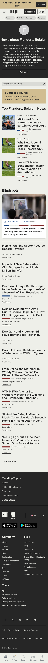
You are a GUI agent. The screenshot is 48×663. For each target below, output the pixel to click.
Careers (5, 575)
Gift (3, 568)
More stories (10, 461)
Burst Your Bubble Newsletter (14, 605)
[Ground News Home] (14, 12)
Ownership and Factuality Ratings (34, 558)
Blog (4, 553)
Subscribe (30, 12)
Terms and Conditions (32, 638)
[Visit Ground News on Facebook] (6, 619)
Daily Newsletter (8, 598)
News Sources (30, 567)
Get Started (41, 4)
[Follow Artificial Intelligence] (34, 18)
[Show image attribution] (43, 197)
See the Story (22, 134)
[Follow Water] (13, 18)
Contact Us (28, 550)
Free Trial (5, 572)
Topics (26, 571)
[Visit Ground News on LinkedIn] (27, 620)
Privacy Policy (14, 630)
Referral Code (30, 563)
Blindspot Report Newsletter (13, 602)
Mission (5, 550)
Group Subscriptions (10, 561)
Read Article (6, 257)
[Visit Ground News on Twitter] (13, 619)
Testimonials (7, 557)
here (36, 99)
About (4, 542)
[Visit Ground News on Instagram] (19, 619)
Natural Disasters (10, 495)
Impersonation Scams (33, 574)
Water (8, 18)
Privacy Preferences (11, 638)
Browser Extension (9, 594)
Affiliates (5, 579)
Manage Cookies (30, 630)
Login (41, 12)
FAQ (26, 546)
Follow (22, 72)
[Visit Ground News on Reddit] (35, 620)
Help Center (29, 542)
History (5, 546)
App (4, 591)
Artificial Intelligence (24, 18)
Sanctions (41, 18)
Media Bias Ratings (32, 553)
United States (8, 500)
